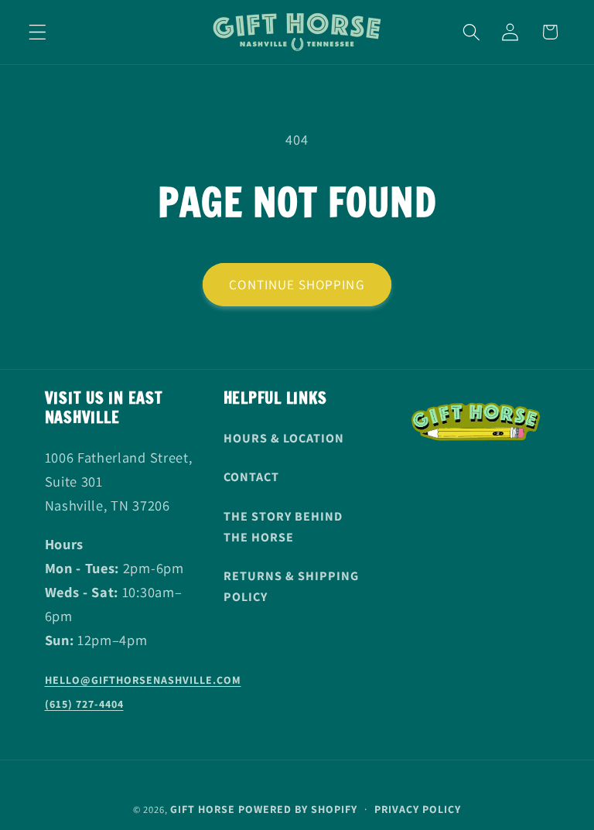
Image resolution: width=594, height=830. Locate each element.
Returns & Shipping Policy (291, 586)
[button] (37, 32)
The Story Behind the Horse (283, 526)
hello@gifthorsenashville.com (143, 680)
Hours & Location (284, 438)
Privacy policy (417, 809)
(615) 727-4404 (84, 704)
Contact (251, 477)
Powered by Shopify (297, 809)
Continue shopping (297, 284)
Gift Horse (202, 809)
